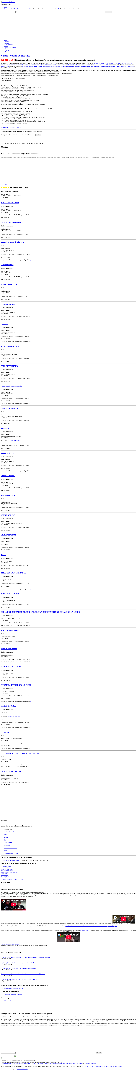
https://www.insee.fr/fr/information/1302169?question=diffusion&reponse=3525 (105, 1066)
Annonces (6, 41)
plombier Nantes (5, 876)
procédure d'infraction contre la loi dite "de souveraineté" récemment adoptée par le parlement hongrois (91, 926)
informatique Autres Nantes (7, 867)
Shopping (6, 43)
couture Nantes (4, 877)
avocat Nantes (4, 873)
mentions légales (67, 1063)
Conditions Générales (6, 1063)
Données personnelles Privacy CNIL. (53, 1063)
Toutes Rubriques (8, 44)
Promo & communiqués (10, 47)
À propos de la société (17, 1063)
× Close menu (7, 50)
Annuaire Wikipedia (22, 1069)
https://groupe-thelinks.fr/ (14, 716)
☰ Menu (6, 51)
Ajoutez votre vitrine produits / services (13, 988)
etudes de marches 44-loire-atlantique (10, 860)
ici (30, 260)
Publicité (26, 1063)
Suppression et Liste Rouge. (36, 1063)
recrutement (80, 1063)
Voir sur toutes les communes (11, 853)
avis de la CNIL (5, 66)
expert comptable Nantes (7, 869)
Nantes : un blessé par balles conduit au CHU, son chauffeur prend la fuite (19, 979)
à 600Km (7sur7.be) (85, 930)
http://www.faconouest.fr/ (14, 440)
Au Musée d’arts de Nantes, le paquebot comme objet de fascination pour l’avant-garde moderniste (25, 957)
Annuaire (6, 7)
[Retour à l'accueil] (8, 2)
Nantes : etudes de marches (15, 55)
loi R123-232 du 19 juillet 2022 (100, 64)
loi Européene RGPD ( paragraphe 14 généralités (78, 66)
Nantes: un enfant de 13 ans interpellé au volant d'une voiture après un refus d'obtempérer (23, 974)
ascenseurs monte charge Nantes (9, 872)
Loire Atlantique (28, 8)
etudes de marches (8, 8)
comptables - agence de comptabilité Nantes (12, 879)
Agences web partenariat (90, 1063)
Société (5, 184)
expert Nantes (4, 875)
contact (74, 1063)
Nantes (58, 8)
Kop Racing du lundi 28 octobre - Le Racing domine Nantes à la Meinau (19, 962)
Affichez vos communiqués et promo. (13, 994)
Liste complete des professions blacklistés (11, 127)
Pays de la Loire (18, 8)
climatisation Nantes (6, 866)
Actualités (6, 49)
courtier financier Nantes (7, 870)
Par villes (6, 46)
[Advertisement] (68, 27)
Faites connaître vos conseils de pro (12, 1000)
